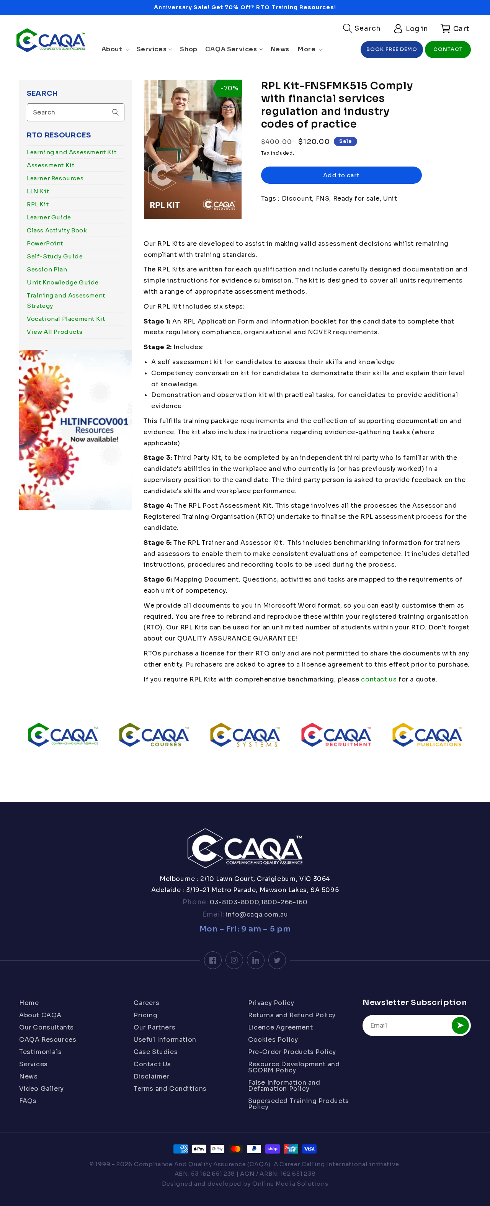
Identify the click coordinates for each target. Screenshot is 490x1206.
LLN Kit (38, 191)
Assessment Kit (50, 165)
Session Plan (47, 269)
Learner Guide (49, 217)
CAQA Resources (47, 1040)
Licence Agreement (280, 1027)
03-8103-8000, (234, 902)
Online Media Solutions (290, 1183)
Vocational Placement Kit (66, 318)
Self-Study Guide (55, 256)
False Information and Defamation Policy (284, 1086)
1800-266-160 (284, 902)
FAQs (27, 1101)
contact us (379, 679)
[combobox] (75, 112)
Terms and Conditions (170, 1089)
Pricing (145, 1015)
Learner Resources (55, 178)
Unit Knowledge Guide (63, 282)
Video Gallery (41, 1089)
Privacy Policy (271, 1003)
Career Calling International (323, 1164)
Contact (448, 49)
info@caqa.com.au (256, 914)
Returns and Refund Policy (292, 1015)
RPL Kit (38, 204)
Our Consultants (46, 1027)
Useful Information (165, 1040)
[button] (362, 28)
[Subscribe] (460, 1025)
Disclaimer (151, 1076)
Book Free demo (391, 49)
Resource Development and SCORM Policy (294, 1067)
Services (33, 1064)
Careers (146, 1003)
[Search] (115, 112)
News (28, 1076)
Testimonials (40, 1052)
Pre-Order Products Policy (292, 1052)
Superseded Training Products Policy (298, 1104)
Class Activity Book (57, 230)
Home (29, 1003)
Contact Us (152, 1064)
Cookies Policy (273, 1040)
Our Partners (154, 1027)
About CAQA (40, 1015)
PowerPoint (45, 243)
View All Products (54, 331)
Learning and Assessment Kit (71, 152)
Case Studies (156, 1052)
